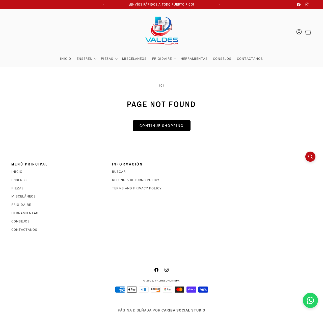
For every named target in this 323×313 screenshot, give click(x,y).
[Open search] (310, 157)
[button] (86, 59)
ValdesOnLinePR (167, 280)
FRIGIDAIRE (21, 205)
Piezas (17, 188)
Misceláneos (23, 196)
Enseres (19, 180)
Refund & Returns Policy (135, 180)
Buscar (119, 172)
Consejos (20, 221)
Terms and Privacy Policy (137, 188)
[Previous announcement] (103, 4)
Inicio (16, 172)
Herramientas (24, 213)
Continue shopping (162, 126)
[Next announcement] (219, 4)
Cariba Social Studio (183, 310)
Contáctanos (24, 230)
